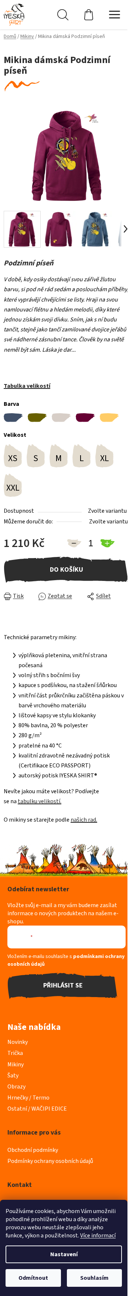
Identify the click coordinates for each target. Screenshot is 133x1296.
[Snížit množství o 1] (73, 543)
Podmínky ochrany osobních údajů (50, 1161)
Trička (15, 1053)
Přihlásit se (63, 985)
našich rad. (84, 820)
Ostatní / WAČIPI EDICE (37, 1109)
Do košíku (66, 569)
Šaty (12, 1076)
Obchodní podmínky (32, 1150)
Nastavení (64, 1254)
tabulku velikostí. (39, 801)
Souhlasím (94, 1278)
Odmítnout (33, 1278)
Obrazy (16, 1087)
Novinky (17, 1042)
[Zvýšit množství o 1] (107, 543)
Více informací (98, 1235)
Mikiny (15, 1064)
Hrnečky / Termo (28, 1098)
